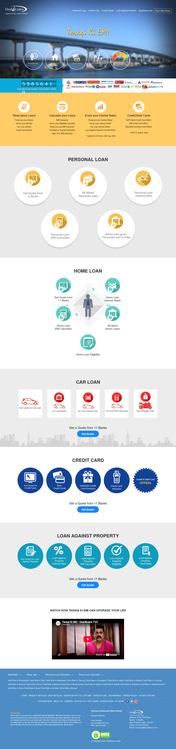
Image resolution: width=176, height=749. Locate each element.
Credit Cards (108, 10)
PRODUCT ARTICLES (37, 695)
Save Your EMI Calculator (62, 133)
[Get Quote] (88, 434)
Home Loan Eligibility (88, 354)
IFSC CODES (92, 701)
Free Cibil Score (162, 10)
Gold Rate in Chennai (76, 680)
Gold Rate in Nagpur (93, 684)
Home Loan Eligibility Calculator (62, 123)
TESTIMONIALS (114, 695)
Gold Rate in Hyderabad (56, 680)
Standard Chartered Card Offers (138, 126)
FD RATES (119, 701)
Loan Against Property (126, 10)
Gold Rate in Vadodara (130, 684)
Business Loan (146, 10)
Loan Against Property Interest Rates (100, 130)
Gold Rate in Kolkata (133, 680)
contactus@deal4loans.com (146, 727)
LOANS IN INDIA (107, 701)
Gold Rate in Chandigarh (96, 680)
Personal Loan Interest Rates (100, 120)
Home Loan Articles (24, 123)
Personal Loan (79, 10)
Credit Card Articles (24, 130)
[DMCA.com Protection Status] (100, 734)
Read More (68, 724)
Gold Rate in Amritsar (50, 688)
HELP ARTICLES (55, 695)
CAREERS (68, 701)
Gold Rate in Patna (15, 688)
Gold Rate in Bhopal (68, 688)
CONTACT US (80, 701)
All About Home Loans (112, 327)
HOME (24, 695)
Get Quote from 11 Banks (63, 298)
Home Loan (94, 10)
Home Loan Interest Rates (101, 123)
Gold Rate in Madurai (51, 684)
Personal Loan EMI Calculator (62, 126)
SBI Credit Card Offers (138, 123)
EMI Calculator (62, 120)
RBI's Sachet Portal (98, 725)
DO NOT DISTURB (147, 695)
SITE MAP (87, 695)
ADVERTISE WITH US (73, 695)
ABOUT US (58, 701)
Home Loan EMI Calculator (63, 327)
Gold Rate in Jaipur (116, 680)
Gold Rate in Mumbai (16, 684)
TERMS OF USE (100, 695)
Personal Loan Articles (24, 120)
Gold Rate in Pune (34, 684)
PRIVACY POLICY (130, 695)
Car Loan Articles (24, 126)
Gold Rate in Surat (32, 688)
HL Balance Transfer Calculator (62, 130)
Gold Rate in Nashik (111, 684)
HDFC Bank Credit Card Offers (139, 120)
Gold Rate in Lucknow (152, 680)
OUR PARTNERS (45, 701)
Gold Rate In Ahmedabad (18, 680)
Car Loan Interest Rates (100, 126)
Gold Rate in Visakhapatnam (152, 684)
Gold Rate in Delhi (37, 680)
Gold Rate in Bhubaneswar (73, 684)
